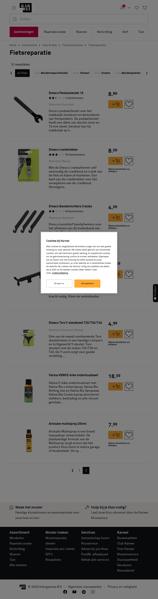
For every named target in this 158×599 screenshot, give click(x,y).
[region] (79, 263)
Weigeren (59, 283)
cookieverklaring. (60, 273)
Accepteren (87, 283)
